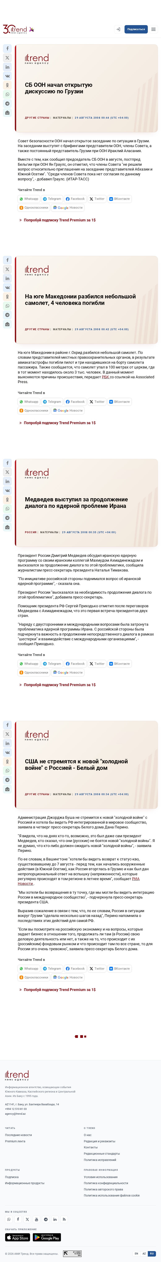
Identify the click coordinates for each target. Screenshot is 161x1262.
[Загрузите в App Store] (17, 1237)
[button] (7, 49)
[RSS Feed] (64, 1219)
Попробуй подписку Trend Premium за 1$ (59, 220)
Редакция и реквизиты (99, 1141)
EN (136, 1253)
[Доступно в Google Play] (47, 1237)
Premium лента (15, 1141)
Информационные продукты (24, 1183)
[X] (27, 1219)
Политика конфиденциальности (106, 1183)
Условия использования (101, 1177)
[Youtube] (36, 1219)
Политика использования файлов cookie (112, 1195)
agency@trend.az (15, 1113)
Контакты (91, 1147)
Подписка (12, 1177)
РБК (106, 377)
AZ (144, 1253)
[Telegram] (45, 1219)
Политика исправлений (100, 1160)
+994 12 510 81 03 (16, 1109)
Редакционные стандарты (102, 1153)
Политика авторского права (103, 1189)
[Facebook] (18, 1219)
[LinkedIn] (55, 1219)
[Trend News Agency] (17, 1075)
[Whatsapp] (9, 1219)
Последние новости (18, 1135)
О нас (87, 1135)
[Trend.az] (18, 29)
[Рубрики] (153, 29)
